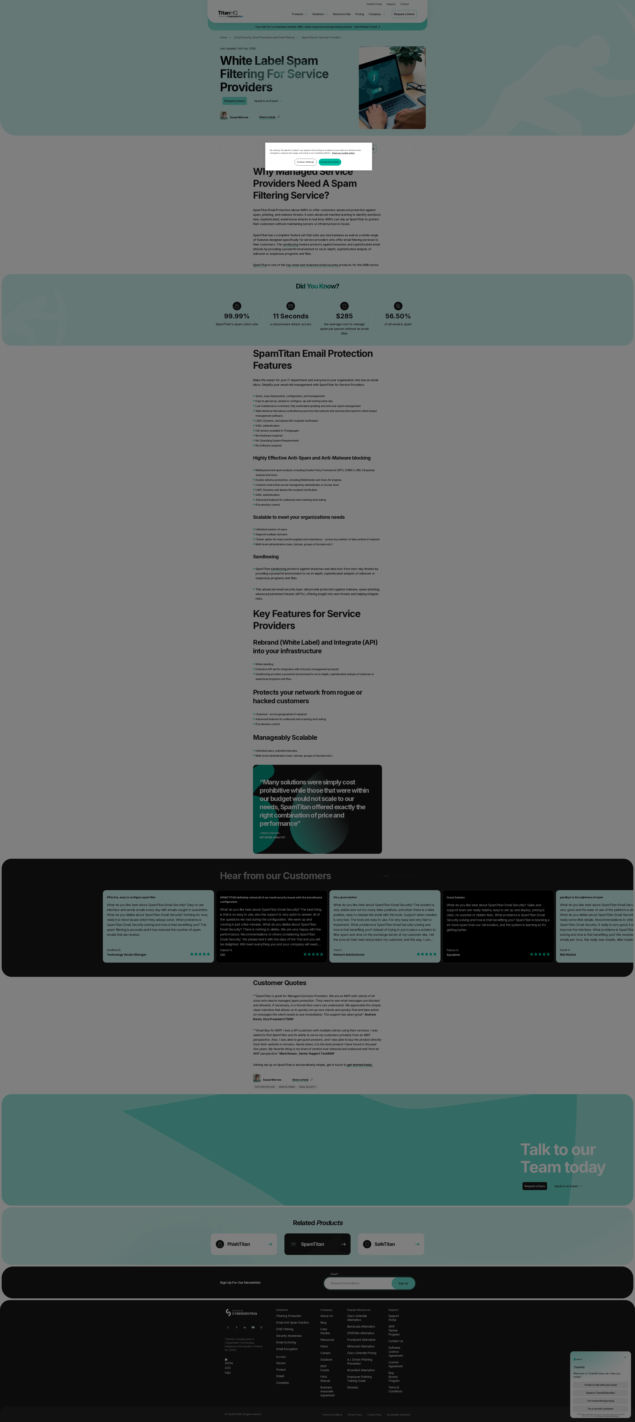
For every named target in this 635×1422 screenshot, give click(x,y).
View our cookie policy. (343, 153)
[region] (318, 156)
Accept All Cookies (329, 162)
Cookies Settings (305, 162)
